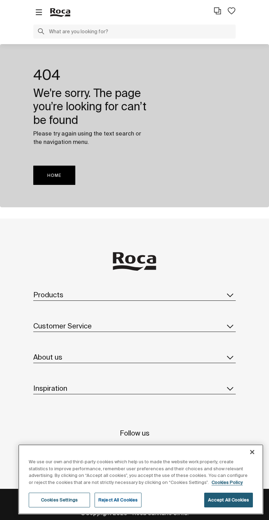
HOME (54, 175)
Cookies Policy (227, 482)
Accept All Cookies (228, 499)
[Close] (252, 452)
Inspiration (50, 388)
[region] (140, 479)
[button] (41, 32)
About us (47, 357)
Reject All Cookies (118, 499)
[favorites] (231, 11)
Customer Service (62, 326)
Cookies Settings (59, 499)
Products (48, 295)
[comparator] (217, 11)
